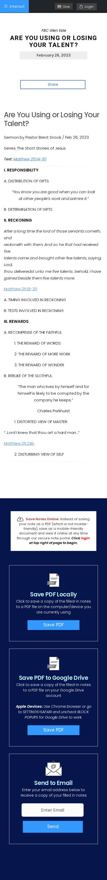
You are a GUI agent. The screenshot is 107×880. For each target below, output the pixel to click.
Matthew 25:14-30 (29, 159)
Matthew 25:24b (19, 443)
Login (88, 6)
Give (66, 6)
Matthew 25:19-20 (20, 289)
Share (53, 84)
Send (53, 826)
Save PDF (53, 625)
